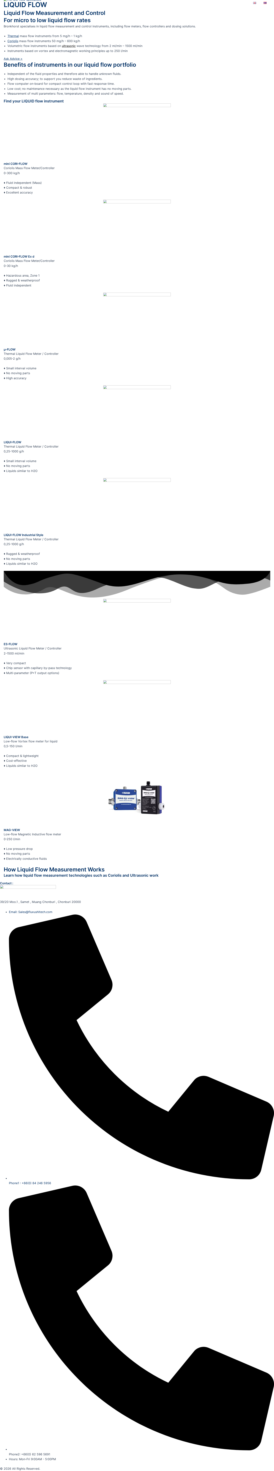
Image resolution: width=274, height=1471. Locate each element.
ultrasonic (69, 46)
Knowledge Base (149, 3)
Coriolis (12, 41)
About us (216, 3)
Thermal (13, 36)
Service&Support (186, 3)
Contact (239, 3)
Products (119, 3)
